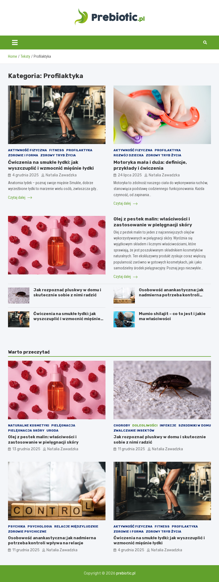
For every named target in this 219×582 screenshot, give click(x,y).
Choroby (122, 425)
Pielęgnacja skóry (26, 430)
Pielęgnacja (63, 425)
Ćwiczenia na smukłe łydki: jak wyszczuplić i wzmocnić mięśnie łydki (66, 319)
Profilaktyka (79, 150)
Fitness (56, 150)
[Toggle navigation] (15, 42)
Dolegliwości (145, 425)
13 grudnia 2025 (26, 449)
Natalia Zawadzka (61, 175)
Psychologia (40, 526)
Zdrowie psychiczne (27, 531)
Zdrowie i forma (23, 155)
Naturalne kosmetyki (28, 425)
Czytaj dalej (17, 197)
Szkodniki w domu (194, 425)
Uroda (52, 430)
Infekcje (168, 425)
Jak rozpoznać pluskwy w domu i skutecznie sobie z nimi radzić (67, 293)
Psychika (16, 526)
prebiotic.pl (125, 573)
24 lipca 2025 (130, 175)
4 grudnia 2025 (25, 175)
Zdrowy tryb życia (58, 155)
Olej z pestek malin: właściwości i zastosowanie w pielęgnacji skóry (43, 439)
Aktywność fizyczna (27, 150)
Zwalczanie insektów (134, 430)
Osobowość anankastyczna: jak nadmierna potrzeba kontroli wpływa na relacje (171, 295)
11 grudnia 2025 (131, 449)
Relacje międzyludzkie (76, 526)
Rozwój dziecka (129, 155)
